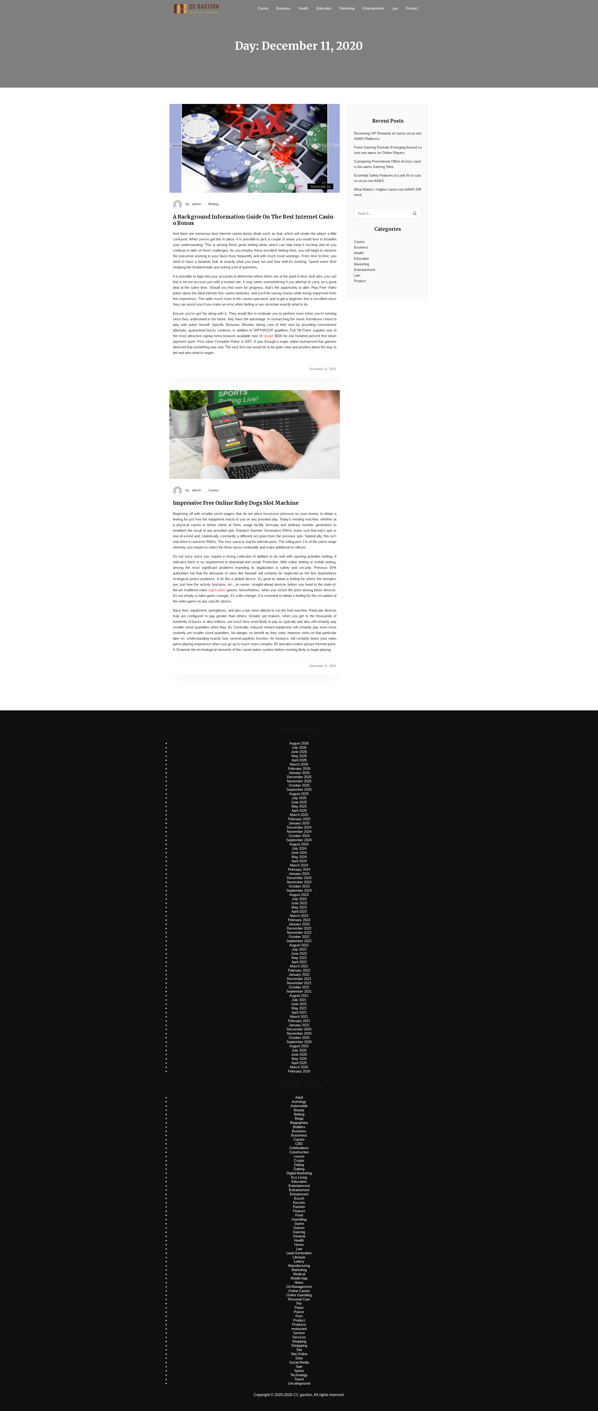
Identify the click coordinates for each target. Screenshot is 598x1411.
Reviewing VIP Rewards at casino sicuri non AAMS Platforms (387, 136)
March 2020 (299, 1067)
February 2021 (299, 1021)
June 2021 (299, 1004)
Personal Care (299, 1299)
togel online (216, 590)
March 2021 (299, 1017)
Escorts (299, 1202)
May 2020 (299, 1059)
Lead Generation (299, 1253)
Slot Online (299, 1354)
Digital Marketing (299, 1173)
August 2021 (299, 996)
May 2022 (299, 958)
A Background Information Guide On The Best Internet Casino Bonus (253, 220)
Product (412, 8)
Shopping (299, 1341)
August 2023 (299, 895)
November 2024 (299, 832)
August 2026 (299, 743)
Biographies (299, 1123)
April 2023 (299, 911)
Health (303, 8)
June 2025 (299, 802)
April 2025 (299, 810)
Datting (299, 1169)
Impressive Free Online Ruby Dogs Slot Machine (236, 503)
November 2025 (299, 781)
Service (299, 1333)
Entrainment (299, 1194)
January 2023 (299, 924)
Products (299, 1324)
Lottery (299, 1261)
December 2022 (299, 928)
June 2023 (299, 903)
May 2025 (299, 806)
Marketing (347, 8)
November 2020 (299, 1033)
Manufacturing (299, 1266)
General (299, 1236)
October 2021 (299, 987)
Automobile (299, 1106)
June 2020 (299, 1054)
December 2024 (299, 827)
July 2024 (299, 848)
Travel (299, 1379)
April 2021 (299, 1012)
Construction (299, 1152)
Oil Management (299, 1287)
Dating (299, 1165)
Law (395, 8)
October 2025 (299, 785)
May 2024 (299, 857)
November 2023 (299, 882)
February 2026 (299, 768)
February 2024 (299, 869)
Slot (299, 1350)
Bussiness (299, 1135)
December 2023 (299, 878)
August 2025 (299, 794)
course (299, 1156)
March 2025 (299, 815)
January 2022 (299, 974)
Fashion (299, 1207)
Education (323, 8)
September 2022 (299, 941)
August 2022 (299, 945)
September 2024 (299, 840)
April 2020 (299, 1063)
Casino (263, 8)
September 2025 (299, 789)
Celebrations (299, 1148)
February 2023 (299, 920)
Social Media (299, 1362)
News (299, 1282)
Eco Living (299, 1177)
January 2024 (299, 874)
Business (283, 8)
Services (299, 1337)
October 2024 (299, 836)
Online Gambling (299, 1295)
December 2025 (299, 777)
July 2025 (299, 798)
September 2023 (299, 890)
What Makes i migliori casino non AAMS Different (387, 192)
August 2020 (299, 1046)
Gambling (299, 1219)
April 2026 (299, 760)
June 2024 (299, 853)
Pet (299, 1303)
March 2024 (299, 865)
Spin (299, 1366)
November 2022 (299, 932)
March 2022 (299, 966)
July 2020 (299, 1050)
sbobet (268, 336)
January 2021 (299, 1025)
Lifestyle (299, 1257)
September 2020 (299, 1042)
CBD (299, 1144)
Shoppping (299, 1345)
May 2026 (299, 756)
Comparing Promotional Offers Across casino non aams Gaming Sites (387, 164)
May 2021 (299, 1008)
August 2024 (299, 844)
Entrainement (299, 1190)
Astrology (299, 1102)
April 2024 (299, 861)
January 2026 (299, 773)
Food (299, 1215)
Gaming (299, 1232)
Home (299, 1245)
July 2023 (299, 899)
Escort (299, 1198)
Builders (299, 1127)
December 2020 (299, 1029)
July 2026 (299, 747)
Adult (299, 1097)
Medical (299, 1274)
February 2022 (299, 970)
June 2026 (299, 752)
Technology (299, 1375)
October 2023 (299, 886)
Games (299, 1228)
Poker (299, 1308)
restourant (299, 1329)
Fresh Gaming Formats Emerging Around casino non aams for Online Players (388, 150)
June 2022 (299, 953)
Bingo (299, 1118)
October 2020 (299, 1038)
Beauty (299, 1110)
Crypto (299, 1160)
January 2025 (299, 823)
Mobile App (299, 1278)
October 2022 (299, 937)
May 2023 (299, 907)
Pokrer (299, 1312)
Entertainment (373, 8)
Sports (299, 1371)
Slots (299, 1358)
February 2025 (299, 819)
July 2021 (299, 1000)
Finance (299, 1211)
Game (299, 1224)
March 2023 (299, 916)
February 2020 (299, 1071)
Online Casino (299, 1291)
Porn (299, 1316)
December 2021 (299, 979)
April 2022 (299, 962)
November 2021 (299, 983)
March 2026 (299, 764)
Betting (213, 204)
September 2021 (299, 991)
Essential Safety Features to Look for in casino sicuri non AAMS (387, 178)
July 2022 (299, 949)
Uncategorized (299, 1383)
